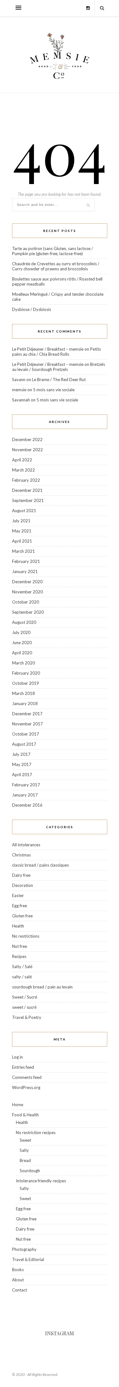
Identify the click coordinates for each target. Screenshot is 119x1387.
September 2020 (28, 612)
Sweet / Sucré (24, 997)
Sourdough (30, 1170)
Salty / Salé (22, 966)
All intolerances (26, 844)
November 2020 (27, 591)
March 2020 (23, 662)
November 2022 (27, 449)
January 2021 (25, 571)
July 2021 (21, 520)
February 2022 (26, 480)
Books (18, 1269)
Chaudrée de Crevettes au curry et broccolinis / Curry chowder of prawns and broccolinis (55, 266)
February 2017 (26, 784)
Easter (18, 895)
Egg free (19, 905)
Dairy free (21, 875)
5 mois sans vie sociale (54, 389)
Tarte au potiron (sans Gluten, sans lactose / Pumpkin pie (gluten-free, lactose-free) (52, 251)
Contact (19, 1289)
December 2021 (27, 490)
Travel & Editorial (28, 1259)
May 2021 (21, 530)
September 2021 (28, 500)
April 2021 (22, 541)
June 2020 (22, 642)
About (18, 1279)
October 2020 (25, 601)
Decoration (22, 885)
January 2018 (25, 703)
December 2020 (27, 581)
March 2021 (23, 551)
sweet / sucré (24, 1007)
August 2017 (24, 744)
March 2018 (23, 693)
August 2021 (24, 510)
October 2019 (25, 683)
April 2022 (22, 459)
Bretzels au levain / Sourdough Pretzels (58, 367)
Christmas (21, 854)
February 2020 (26, 673)
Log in (17, 1057)
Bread (25, 1160)
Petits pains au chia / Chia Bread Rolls (56, 352)
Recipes (19, 956)
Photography (24, 1249)
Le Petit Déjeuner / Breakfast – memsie (47, 349)
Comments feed (27, 1077)
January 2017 (25, 794)
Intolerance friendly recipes (41, 1180)
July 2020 (21, 632)
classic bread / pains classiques (40, 865)
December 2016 (27, 805)
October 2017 (25, 733)
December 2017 (27, 713)
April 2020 (22, 652)
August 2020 (24, 622)
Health (18, 925)
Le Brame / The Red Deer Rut (59, 379)
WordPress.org (26, 1087)
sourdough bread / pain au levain (42, 986)
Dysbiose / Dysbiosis (31, 309)
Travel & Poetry (26, 1017)
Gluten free (22, 915)
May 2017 (21, 764)
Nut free (19, 946)
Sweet (25, 1140)
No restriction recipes (36, 1132)
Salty (24, 1150)
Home (17, 1104)
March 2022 (23, 469)
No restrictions (25, 936)
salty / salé (22, 976)
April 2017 (22, 774)
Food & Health (25, 1114)
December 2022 (27, 439)
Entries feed (23, 1067)
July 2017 (21, 754)
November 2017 (27, 723)
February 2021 (26, 561)
